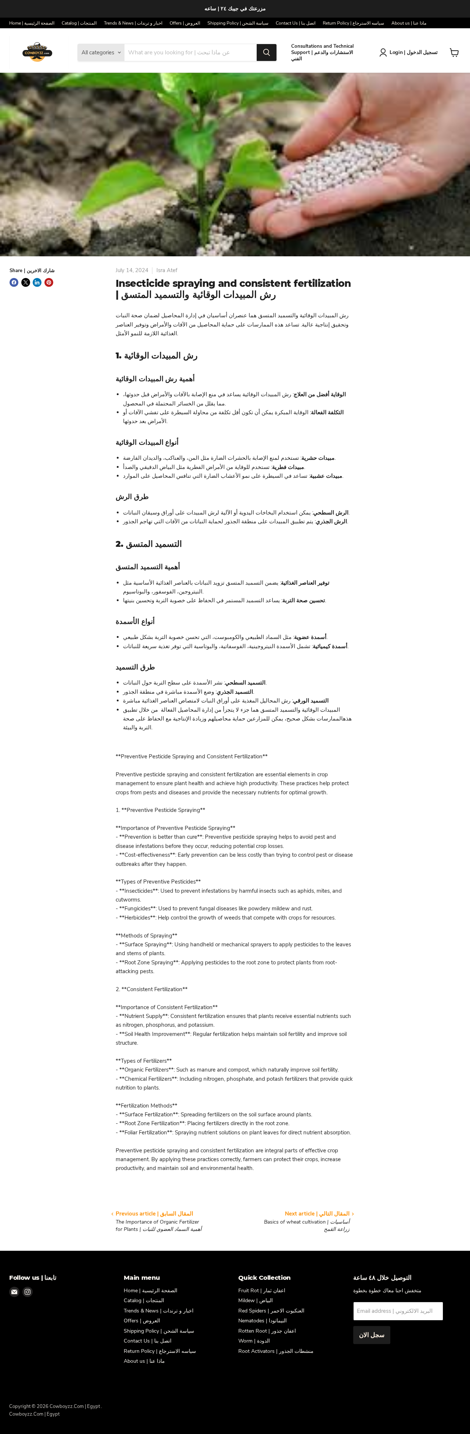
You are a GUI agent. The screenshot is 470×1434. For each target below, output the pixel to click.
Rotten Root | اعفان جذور (267, 1331)
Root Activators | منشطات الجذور (276, 1351)
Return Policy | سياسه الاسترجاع (353, 23)
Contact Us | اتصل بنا (295, 23)
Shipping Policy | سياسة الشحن (237, 23)
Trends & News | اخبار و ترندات (133, 23)
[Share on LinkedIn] (37, 282)
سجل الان (372, 1335)
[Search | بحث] (266, 52)
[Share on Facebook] (14, 282)
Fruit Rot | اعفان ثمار (261, 1290)
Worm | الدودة (254, 1340)
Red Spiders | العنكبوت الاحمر (271, 1310)
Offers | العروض (185, 23)
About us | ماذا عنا (408, 23)
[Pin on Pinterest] (48, 282)
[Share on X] (25, 282)
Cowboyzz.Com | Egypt (34, 1414)
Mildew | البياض (255, 1300)
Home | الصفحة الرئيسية (31, 23)
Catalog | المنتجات (79, 23)
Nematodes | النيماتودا (262, 1320)
